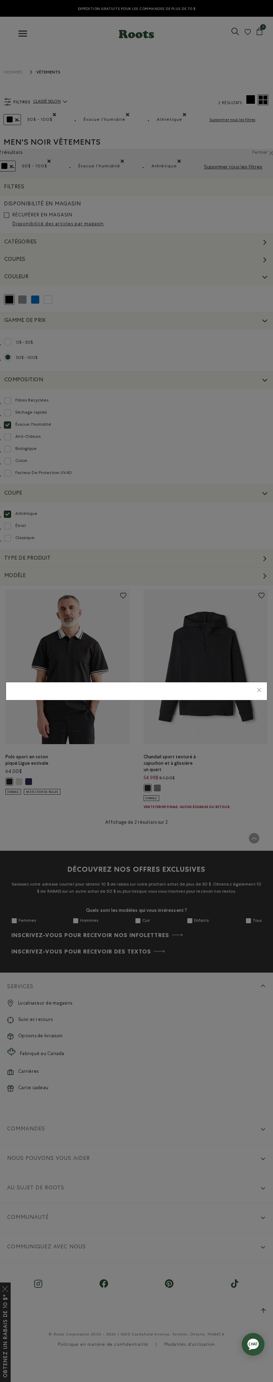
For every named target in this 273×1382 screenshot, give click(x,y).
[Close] (259, 691)
